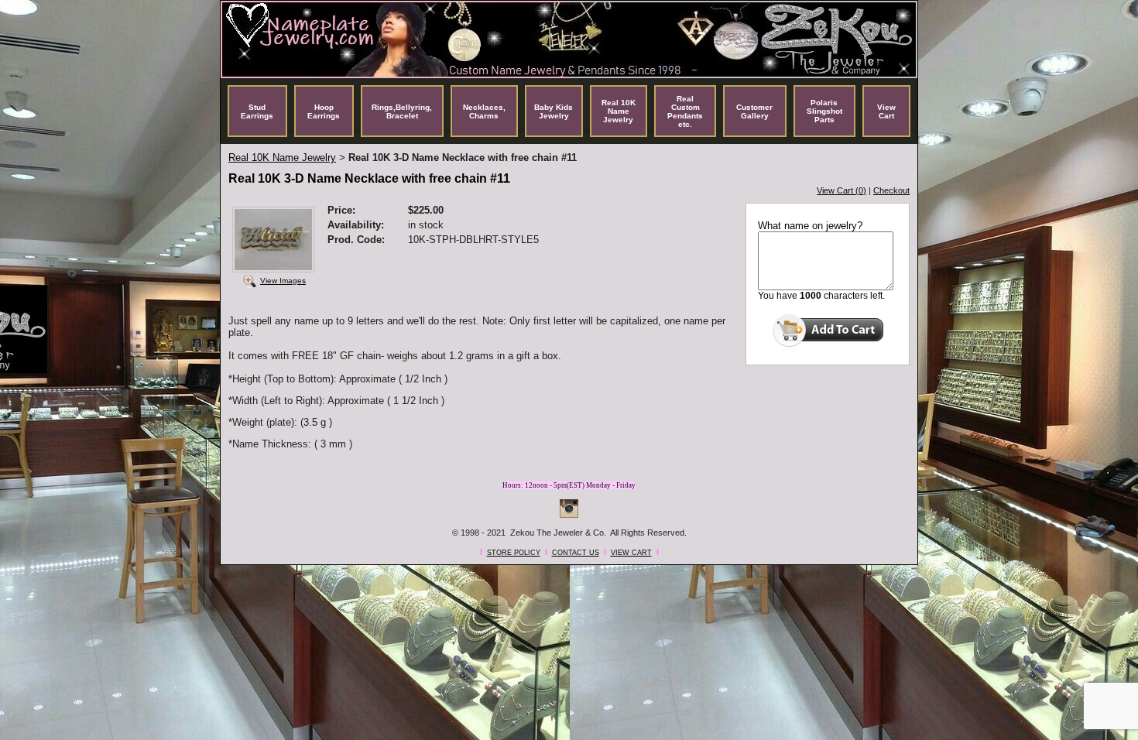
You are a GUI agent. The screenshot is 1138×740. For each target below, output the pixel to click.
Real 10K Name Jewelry (619, 111)
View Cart (886, 111)
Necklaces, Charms (484, 111)
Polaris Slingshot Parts (824, 111)
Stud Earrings (257, 111)
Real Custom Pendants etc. (685, 111)
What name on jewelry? (810, 225)
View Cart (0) (841, 190)
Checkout (891, 190)
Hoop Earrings (323, 111)
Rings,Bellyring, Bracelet (402, 111)
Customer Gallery (754, 111)
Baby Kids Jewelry (553, 111)
